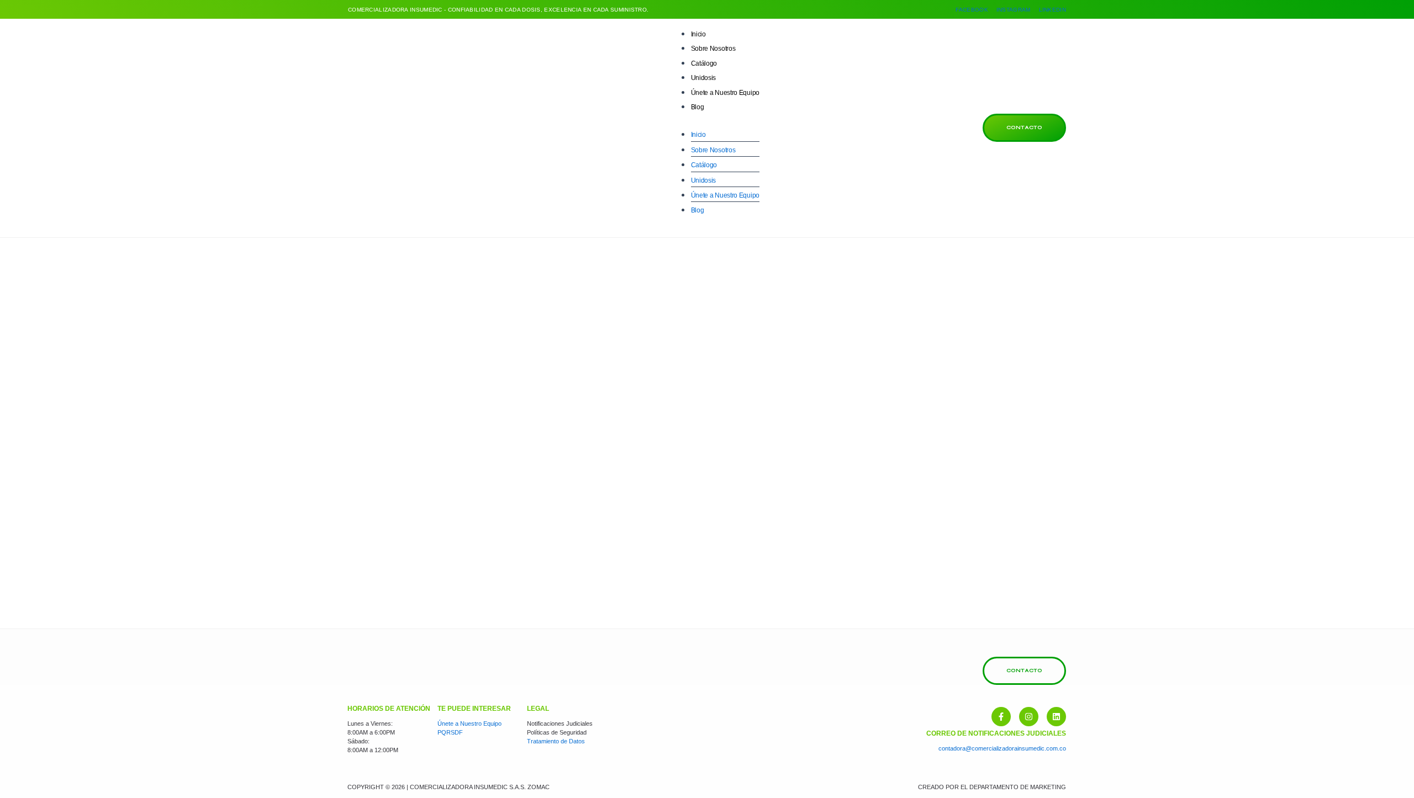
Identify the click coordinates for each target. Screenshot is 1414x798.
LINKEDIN (1052, 10)
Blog (697, 107)
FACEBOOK (972, 10)
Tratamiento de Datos (556, 741)
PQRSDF (450, 732)
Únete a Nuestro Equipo (725, 93)
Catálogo (704, 63)
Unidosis (703, 78)
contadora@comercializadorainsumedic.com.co (1002, 748)
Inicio (698, 34)
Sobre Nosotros (713, 48)
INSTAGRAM (1013, 10)
